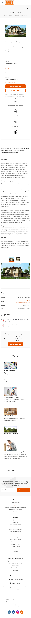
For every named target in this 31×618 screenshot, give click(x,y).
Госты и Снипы (15, 568)
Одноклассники (21, 612)
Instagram (17, 612)
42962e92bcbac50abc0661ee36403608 (16, 325)
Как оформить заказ (15, 539)
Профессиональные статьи (15, 561)
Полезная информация (15, 558)
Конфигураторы (15, 546)
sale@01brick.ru (16, 583)
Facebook (13, 612)
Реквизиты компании (15, 509)
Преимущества (15, 502)
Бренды (15, 551)
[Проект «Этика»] (15, 31)
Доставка (15, 520)
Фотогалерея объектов (15, 505)
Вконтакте (9, 612)
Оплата (15, 522)
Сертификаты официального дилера (15, 507)
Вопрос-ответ (15, 544)
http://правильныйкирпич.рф (13, 69)
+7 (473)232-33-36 (16, 579)
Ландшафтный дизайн (11, 433)
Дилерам (15, 570)
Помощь (15, 537)
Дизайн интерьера (10, 415)
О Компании (15, 500)
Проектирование (9, 370)
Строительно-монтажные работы (15, 452)
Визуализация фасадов (11, 397)
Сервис (15, 517)
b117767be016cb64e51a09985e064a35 (17, 320)
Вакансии (15, 512)
